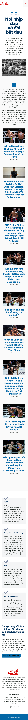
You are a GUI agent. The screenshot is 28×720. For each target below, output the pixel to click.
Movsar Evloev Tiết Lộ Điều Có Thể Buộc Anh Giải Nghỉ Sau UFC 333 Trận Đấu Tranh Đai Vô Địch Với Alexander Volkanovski (14, 189)
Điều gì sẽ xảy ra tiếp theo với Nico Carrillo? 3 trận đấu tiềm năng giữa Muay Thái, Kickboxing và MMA (14, 464)
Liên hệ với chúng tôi (11, 655)
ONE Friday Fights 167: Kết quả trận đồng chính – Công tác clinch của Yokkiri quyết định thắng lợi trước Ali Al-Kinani (14, 233)
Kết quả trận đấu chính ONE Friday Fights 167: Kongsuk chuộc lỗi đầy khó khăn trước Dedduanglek (14, 275)
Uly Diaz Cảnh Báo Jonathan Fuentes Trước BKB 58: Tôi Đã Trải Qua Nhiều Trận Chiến (14, 345)
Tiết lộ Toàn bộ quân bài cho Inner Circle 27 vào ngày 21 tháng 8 (14, 425)
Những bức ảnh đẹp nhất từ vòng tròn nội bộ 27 (14, 312)
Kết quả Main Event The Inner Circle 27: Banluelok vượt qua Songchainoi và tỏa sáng (14, 151)
